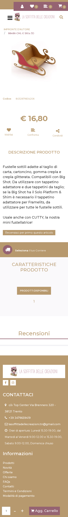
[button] (34, 61)
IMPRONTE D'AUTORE (17, 29)
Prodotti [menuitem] (8, 463)
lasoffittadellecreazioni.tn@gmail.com (34, 424)
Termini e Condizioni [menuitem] (17, 491)
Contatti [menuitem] (8, 486)
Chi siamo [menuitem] (10, 477)
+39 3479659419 (20, 418)
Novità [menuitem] (7, 467)
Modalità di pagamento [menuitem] (19, 496)
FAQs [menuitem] (6, 481)
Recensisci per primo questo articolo (29, 232)
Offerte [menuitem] (8, 472)
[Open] (10, 19)
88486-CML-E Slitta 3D (21, 33)
